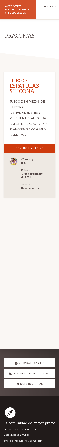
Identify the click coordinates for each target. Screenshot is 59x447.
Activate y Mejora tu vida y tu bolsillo (17, 9)
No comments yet (32, 188)
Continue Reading (35, 150)
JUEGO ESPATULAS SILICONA (24, 86)
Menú (51, 6)
